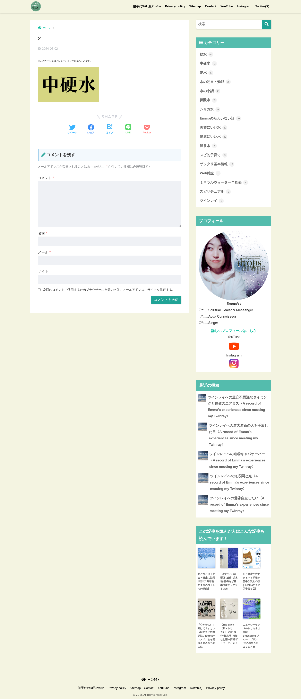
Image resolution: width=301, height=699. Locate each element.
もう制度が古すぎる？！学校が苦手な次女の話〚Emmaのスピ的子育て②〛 (251, 581)
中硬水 (208, 63)
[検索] (266, 24)
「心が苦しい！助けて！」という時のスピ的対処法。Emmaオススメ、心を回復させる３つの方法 (206, 635)
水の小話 (209, 91)
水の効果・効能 (215, 82)
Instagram (244, 6)
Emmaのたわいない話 (220, 118)
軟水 (206, 54)
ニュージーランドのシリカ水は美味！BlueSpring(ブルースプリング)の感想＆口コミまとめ (251, 635)
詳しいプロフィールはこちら (234, 331)
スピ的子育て (213, 155)
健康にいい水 (213, 137)
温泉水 (207, 146)
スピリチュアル (214, 191)
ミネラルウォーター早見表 (223, 182)
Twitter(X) (262, 6)
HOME (153, 679)
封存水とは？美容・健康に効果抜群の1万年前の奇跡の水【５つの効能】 (206, 581)
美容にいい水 (213, 127)
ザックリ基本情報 (216, 164)
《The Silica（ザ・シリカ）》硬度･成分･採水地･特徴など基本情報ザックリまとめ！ (229, 634)
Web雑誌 (209, 173)
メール (44, 252)
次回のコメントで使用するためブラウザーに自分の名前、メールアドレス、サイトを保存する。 (109, 289)
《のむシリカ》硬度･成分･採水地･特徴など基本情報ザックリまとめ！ (229, 581)
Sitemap (195, 6)
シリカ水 (209, 109)
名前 (42, 233)
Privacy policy (175, 6)
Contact (210, 6)
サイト (43, 271)
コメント (46, 178)
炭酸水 (208, 100)
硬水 (206, 72)
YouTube (226, 6)
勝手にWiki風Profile (147, 6)
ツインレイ (211, 201)
